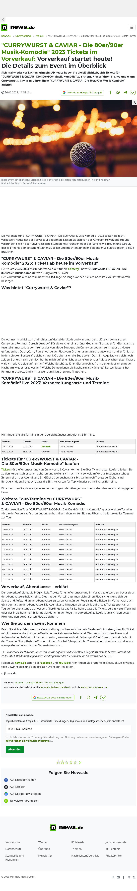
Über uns (44, 849)
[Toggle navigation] (132, 27)
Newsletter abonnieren (24, 800)
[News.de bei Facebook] (123, 877)
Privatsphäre (113, 855)
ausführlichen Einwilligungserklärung (27, 740)
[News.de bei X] (129, 877)
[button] (82, 92)
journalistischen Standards (56, 687)
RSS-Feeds (77, 842)
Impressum (12, 842)
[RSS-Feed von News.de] (134, 877)
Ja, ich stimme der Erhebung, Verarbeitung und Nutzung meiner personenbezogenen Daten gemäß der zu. (67, 739)
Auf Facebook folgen (22, 780)
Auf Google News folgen (25, 794)
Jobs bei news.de (115, 842)
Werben (43, 842)
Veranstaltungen (54, 682)
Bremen (19, 682)
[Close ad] (2, 19)
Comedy (30, 682)
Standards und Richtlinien (14, 857)
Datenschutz (13, 849)
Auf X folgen (17, 787)
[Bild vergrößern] (134, 102)
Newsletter (45, 855)
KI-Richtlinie (112, 849)
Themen (76, 849)
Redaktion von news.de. (94, 687)
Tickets (40, 682)
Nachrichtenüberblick (85, 855)
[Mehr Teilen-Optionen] (133, 92)
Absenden (14, 749)
